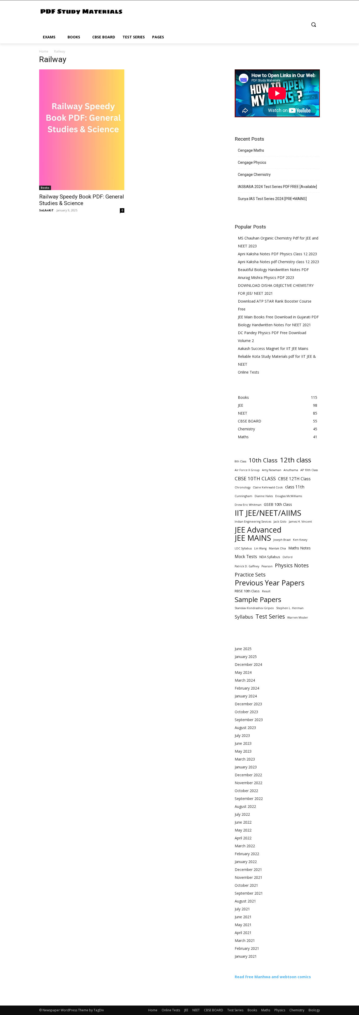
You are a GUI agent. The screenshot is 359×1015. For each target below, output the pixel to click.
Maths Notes (299, 547)
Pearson (267, 566)
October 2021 (246, 885)
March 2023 (245, 759)
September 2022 (249, 798)
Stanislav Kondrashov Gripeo (254, 608)
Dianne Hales (264, 496)
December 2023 (248, 703)
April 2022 (243, 837)
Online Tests (248, 372)
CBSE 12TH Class (294, 479)
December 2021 (248, 869)
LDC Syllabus (243, 548)
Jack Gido (280, 521)
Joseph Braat (282, 540)
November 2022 (248, 782)
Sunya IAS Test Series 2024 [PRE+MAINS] (272, 199)
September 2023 (249, 719)
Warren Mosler (297, 617)
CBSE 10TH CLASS (255, 478)
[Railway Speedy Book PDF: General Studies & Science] (81, 129)
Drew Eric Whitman (248, 505)
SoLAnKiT (46, 210)
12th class (295, 460)
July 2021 (242, 908)
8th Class (240, 461)
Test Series (270, 616)
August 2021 (245, 901)
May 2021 (243, 924)
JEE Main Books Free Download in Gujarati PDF (278, 316)
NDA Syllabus (269, 556)
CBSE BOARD (213, 1010)
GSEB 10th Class (278, 504)
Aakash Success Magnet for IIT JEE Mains (273, 348)
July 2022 (242, 814)
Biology (314, 1010)
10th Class (263, 460)
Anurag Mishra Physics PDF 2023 (266, 277)
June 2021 (243, 916)
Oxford (288, 557)
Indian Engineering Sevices (253, 521)
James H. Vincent (300, 521)
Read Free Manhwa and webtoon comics (273, 976)
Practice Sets (250, 574)
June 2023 (243, 743)
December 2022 (248, 774)
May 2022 (243, 830)
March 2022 (245, 845)
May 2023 (243, 751)
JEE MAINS (253, 538)
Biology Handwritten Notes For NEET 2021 (274, 324)
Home (43, 51)
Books (45, 188)
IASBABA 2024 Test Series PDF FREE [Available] (277, 187)
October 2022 (246, 790)
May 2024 (243, 672)
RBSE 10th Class (247, 591)
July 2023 (242, 735)
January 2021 (246, 956)
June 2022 (243, 822)
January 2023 (246, 766)
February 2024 (247, 688)
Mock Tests (246, 556)
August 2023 (245, 727)
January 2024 (246, 695)
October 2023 (246, 711)
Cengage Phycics (252, 162)
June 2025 (243, 648)
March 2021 (245, 940)
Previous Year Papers (269, 582)
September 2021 (249, 893)
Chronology (242, 487)
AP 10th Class (309, 470)
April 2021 (243, 932)
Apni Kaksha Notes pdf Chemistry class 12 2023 (278, 261)
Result (266, 591)
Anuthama (291, 470)
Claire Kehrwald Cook (268, 487)
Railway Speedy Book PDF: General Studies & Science (81, 199)
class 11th (294, 487)
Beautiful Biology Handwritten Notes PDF (273, 269)
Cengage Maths (251, 150)
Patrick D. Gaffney (247, 566)
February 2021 (247, 948)
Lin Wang (260, 548)
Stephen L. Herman (290, 608)
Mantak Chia (277, 548)
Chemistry (296, 1010)
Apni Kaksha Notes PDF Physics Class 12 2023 (277, 253)
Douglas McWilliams (288, 496)
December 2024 (248, 664)
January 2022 (246, 861)
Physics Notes (292, 565)
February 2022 (247, 853)
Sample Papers (258, 599)
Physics (279, 1010)
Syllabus (244, 617)
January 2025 (246, 656)
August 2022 (245, 806)
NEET (196, 1010)
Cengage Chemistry (254, 174)
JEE (186, 1010)
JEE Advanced (258, 530)
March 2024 (245, 680)
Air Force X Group (247, 470)
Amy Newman (271, 470)
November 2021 (248, 877)
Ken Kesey (300, 540)
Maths (265, 1010)
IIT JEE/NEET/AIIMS (268, 513)
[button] (313, 24)
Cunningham (243, 496)
